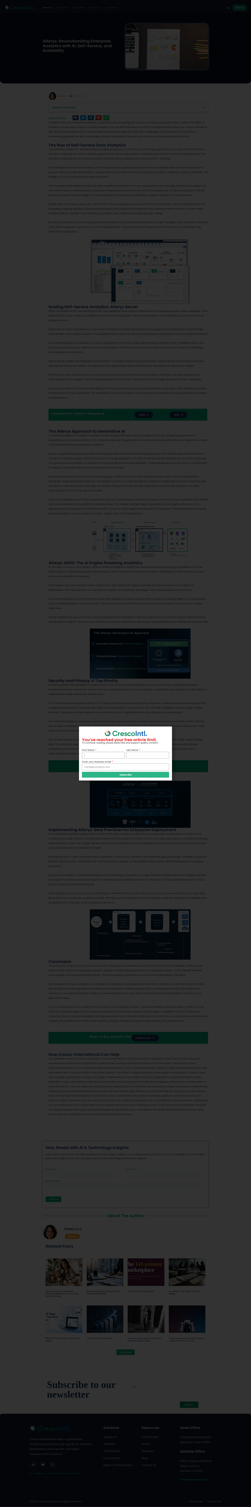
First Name (88, 750)
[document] (125, 753)
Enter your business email (97, 761)
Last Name (132, 750)
